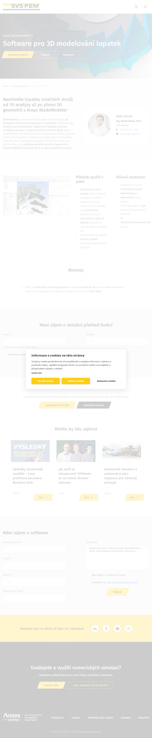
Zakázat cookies (76, 381)
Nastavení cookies (106, 381)
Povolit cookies (45, 381)
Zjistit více (36, 372)
